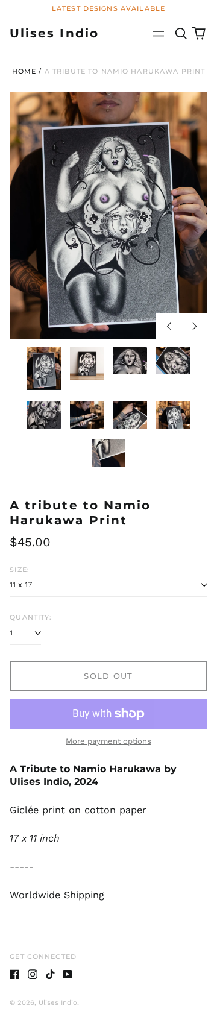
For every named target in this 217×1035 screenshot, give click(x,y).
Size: (20, 569)
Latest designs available (108, 8)
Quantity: (31, 617)
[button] (180, 33)
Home (24, 71)
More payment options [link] (108, 741)
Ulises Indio (54, 32)
